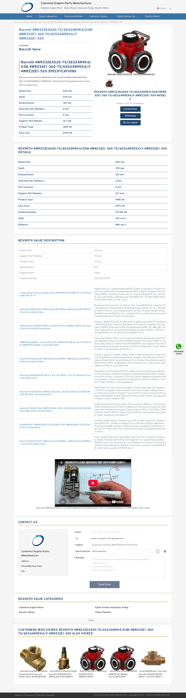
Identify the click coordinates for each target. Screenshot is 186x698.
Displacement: (26, 103)
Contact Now (130, 109)
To (77, 538)
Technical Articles (73, 16)
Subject (78, 545)
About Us (19, 695)
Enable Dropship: (27, 212)
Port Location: (26, 115)
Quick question (83, 551)
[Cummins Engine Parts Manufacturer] (27, 6)
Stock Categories (48, 16)
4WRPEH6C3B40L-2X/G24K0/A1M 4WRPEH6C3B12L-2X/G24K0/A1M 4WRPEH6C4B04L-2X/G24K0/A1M (56, 344)
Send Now (104, 584)
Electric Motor (152, 16)
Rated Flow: (25, 91)
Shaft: (22, 97)
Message (79, 558)
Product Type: (26, 127)
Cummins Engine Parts (101, 16)
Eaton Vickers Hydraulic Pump (129, 16)
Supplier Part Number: (31, 121)
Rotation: (23, 224)
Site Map (41, 695)
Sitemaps (50, 695)
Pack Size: (24, 133)
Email (77, 532)
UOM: (21, 218)
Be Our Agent (130, 122)
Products (25, 22)
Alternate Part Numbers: (32, 109)
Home (29, 16)
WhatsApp (130, 116)
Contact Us (30, 695)
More (91, 620)
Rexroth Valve (36, 22)
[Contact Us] (179, 349)
